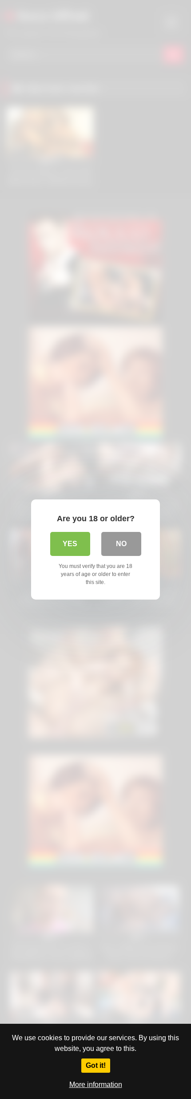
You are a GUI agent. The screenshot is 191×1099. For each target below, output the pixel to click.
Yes (70, 543)
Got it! (96, 1065)
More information (95, 1084)
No (121, 543)
